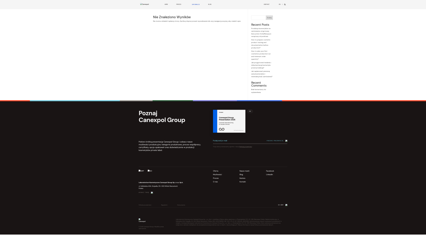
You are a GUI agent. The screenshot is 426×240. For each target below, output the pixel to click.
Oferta (215, 171)
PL (285, 4)
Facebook (270, 171)
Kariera (242, 178)
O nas (215, 182)
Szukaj (269, 18)
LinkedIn (269, 174)
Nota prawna (181, 205)
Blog (209, 4)
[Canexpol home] (146, 4)
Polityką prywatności (245, 147)
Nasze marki (244, 171)
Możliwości (217, 174)
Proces (178, 4)
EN (279, 4)
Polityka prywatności (145, 205)
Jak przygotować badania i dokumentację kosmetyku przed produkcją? (261, 65)
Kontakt (266, 4)
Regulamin (164, 205)
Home (166, 4)
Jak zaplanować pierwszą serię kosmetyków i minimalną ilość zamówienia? (261, 74)
